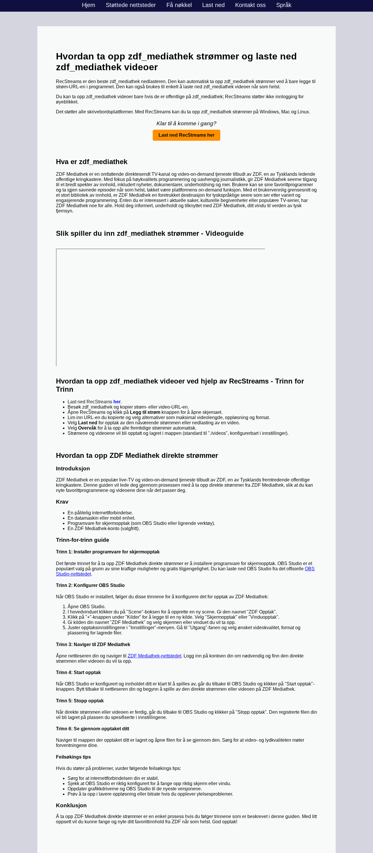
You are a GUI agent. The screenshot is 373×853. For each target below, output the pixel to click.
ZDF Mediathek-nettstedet (154, 655)
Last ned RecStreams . (95, 401)
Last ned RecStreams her (186, 135)
